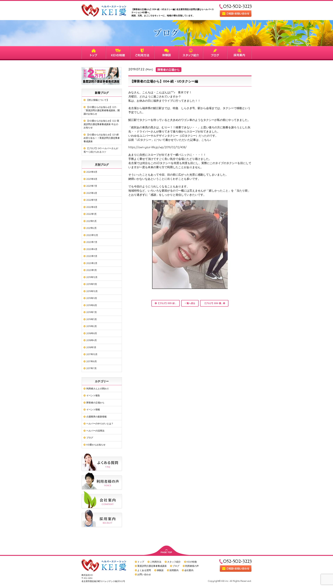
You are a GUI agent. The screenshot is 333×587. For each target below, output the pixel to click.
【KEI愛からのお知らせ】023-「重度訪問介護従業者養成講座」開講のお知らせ (102, 110)
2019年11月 (91, 284)
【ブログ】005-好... (166, 303)
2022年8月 (91, 207)
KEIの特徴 (192, 561)
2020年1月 (91, 270)
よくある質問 (144, 570)
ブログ (89, 437)
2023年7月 (91, 185)
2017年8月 (91, 361)
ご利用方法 (155, 561)
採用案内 (173, 570)
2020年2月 (91, 263)
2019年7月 (91, 312)
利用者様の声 (192, 565)
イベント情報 (93, 409)
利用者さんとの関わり (97, 388)
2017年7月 (91, 368)
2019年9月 (91, 298)
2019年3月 (91, 319)
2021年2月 (91, 228)
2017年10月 (91, 354)
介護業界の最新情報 (96, 416)
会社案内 (188, 570)
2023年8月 (91, 179)
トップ (140, 561)
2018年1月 (91, 347)
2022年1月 (91, 214)
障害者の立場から (95, 402)
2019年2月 (91, 326)
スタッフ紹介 (174, 561)
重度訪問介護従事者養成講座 (152, 565)
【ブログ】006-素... (213, 303)
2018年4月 (91, 340)
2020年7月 (91, 242)
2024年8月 (91, 171)
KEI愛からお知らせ (95, 444)
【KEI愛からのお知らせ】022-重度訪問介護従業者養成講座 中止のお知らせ (101, 124)
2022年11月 (91, 199)
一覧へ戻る (190, 303)
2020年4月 (91, 249)
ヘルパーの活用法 (95, 430)
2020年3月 (91, 256)
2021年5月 (91, 221)
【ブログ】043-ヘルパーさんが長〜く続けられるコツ (101, 150)
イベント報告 (93, 395)
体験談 (160, 570)
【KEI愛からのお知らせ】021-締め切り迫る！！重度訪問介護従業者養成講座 (102, 138)
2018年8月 (91, 333)
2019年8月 (91, 305)
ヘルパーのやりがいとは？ (99, 423)
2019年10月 (92, 291)
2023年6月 (91, 193)
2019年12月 (91, 277)
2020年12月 (92, 235)
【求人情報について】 (97, 100)
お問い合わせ (144, 574)
